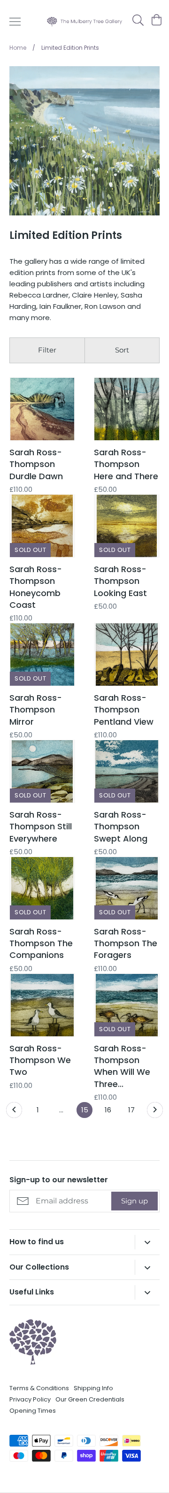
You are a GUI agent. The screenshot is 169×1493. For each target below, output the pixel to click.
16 (108, 1110)
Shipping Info (93, 1388)
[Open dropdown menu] (147, 1242)
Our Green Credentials (89, 1399)
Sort (122, 349)
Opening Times (32, 1410)
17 (131, 1110)
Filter (47, 349)
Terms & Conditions (39, 1388)
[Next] (155, 1112)
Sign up (134, 1200)
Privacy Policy (30, 1399)
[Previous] (14, 1112)
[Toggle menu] (15, 21)
